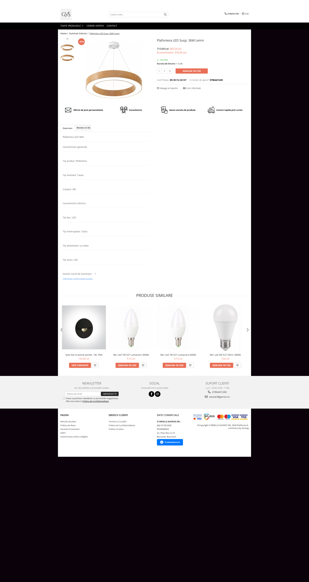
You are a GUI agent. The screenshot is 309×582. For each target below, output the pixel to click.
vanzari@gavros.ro (219, 396)
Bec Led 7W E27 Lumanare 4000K (131, 354)
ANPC (63, 432)
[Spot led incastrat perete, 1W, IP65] (84, 327)
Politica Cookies (116, 429)
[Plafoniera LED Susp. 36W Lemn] (114, 69)
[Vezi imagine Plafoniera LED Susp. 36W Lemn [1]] (67, 58)
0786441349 (219, 392)
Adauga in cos (192, 70)
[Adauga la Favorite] (95, 365)
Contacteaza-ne (172, 442)
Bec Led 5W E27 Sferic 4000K (225, 354)
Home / (64, 33)
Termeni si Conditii (117, 421)
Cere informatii (193, 88)
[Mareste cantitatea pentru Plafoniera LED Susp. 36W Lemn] (170, 71)
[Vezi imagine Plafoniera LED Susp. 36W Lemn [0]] (67, 44)
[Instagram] (157, 394)
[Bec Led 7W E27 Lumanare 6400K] (178, 327)
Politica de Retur (68, 425)
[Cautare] (165, 14)
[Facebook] (151, 394)
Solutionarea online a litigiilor (74, 436)
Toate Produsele (70, 25)
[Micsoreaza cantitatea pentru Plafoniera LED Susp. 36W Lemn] (159, 71)
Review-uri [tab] (83, 127)
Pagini (64, 415)
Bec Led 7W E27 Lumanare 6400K (178, 354)
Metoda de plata (68, 421)
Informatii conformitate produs (78, 278)
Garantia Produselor (70, 429)
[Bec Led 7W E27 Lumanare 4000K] (131, 327)
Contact (112, 25)
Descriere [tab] (67, 128)
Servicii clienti (118, 415)
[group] (114, 69)
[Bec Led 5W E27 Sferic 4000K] (225, 327)
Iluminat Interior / (79, 33)
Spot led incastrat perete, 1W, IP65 (84, 354)
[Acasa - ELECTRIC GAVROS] (76, 14)
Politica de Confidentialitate (95, 401)
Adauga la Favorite (168, 88)
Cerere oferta (95, 25)
